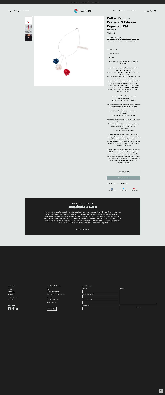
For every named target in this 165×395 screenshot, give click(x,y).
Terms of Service (53, 299)
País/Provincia (86, 305)
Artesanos (11, 294)
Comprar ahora (123, 178)
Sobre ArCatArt (13, 297)
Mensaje (122, 288)
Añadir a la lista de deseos (117, 183)
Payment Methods (53, 292)
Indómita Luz (111, 30)
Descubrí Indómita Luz (82, 229)
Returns (49, 297)
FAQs (48, 289)
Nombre (84, 288)
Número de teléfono (88, 299)
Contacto (11, 299)
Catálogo (11, 292)
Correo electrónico (88, 294)
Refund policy (51, 302)
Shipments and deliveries (56, 294)
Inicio (10, 289)
